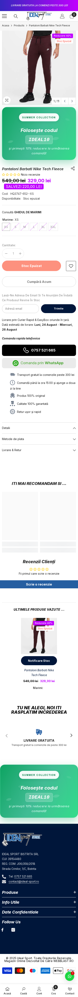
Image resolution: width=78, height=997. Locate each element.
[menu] (4, 16)
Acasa (5, 25)
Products (19, 25)
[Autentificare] (62, 16)
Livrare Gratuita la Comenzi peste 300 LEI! (39, 5)
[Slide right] (71, 735)
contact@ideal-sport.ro (24, 881)
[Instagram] (13, 930)
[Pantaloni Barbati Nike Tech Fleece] (39, 636)
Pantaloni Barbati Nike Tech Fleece (39, 672)
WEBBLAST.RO (63, 961)
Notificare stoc (39, 660)
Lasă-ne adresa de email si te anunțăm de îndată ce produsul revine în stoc (37, 298)
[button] (64, 101)
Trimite (58, 308)
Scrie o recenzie (39, 584)
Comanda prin (42, 363)
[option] (39, 5)
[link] (71, 266)
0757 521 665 (43, 350)
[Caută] (15, 16)
